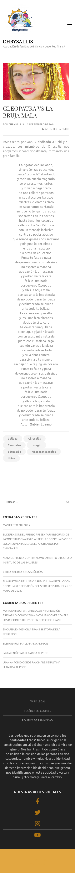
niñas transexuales (44, 451)
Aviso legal (37, 701)
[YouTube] (37, 836)
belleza (13, 438)
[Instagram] (37, 824)
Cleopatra (14, 445)
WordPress (37, 863)
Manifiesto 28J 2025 (16, 525)
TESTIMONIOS (60, 129)
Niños (11, 458)
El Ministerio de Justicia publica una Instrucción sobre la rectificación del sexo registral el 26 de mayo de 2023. (37, 586)
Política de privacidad (37, 720)
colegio (36, 445)
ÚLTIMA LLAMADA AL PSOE (31, 643)
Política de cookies (37, 710)
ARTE (48, 129)
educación (14, 451)
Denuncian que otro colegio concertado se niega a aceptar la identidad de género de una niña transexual (53, 480)
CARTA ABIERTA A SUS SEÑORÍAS (23, 572)
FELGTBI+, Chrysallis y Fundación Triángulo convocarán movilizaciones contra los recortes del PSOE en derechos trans (35, 615)
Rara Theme (40, 860)
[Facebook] (37, 802)
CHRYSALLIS (18, 41)
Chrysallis (16, 124)
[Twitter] (37, 813)
